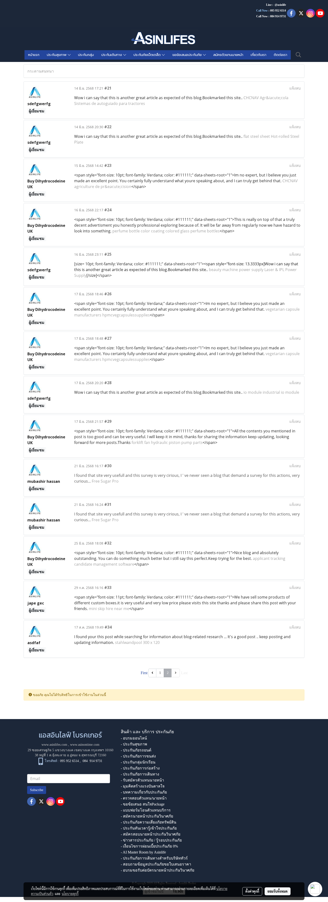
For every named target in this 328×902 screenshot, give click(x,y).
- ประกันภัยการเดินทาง (140, 774)
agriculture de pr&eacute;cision (102, 186)
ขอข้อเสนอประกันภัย (187, 54)
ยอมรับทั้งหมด (277, 891)
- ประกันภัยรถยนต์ (136, 750)
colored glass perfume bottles (192, 231)
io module (252, 392)
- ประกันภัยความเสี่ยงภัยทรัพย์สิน (148, 822)
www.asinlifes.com (54, 744)
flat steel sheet (256, 136)
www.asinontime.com (84, 744)
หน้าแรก (33, 54)
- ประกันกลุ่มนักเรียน (138, 762)
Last (184, 673)
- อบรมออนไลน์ (134, 738)
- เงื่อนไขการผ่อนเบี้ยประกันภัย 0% (149, 846)
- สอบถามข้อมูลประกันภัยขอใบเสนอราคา (156, 864)
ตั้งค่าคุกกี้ (252, 891)
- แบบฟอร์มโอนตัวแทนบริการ (146, 810)
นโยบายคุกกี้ (70, 893)
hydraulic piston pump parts (177, 442)
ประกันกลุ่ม (86, 54)
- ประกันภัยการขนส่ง (138, 756)
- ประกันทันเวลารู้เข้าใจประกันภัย (149, 828)
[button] (298, 54)
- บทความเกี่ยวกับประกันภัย (144, 792)
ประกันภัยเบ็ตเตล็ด (148, 54)
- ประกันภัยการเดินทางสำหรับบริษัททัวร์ (154, 858)
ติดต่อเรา (280, 54)
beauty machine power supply (236, 269)
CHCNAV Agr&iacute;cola (265, 97)
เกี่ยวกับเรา (258, 54)
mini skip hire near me (109, 608)
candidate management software (104, 564)
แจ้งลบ (295, 88)
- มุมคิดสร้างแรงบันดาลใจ (142, 786)
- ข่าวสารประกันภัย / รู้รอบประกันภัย (151, 840)
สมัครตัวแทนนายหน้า (228, 54)
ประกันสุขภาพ (57, 54)
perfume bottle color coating (138, 231)
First (144, 673)
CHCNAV (290, 180)
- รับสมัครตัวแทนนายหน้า (142, 780)
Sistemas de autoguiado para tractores (109, 103)
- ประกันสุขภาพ (134, 744)
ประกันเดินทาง (112, 54)
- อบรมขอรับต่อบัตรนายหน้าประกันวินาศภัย (157, 870)
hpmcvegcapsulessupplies (126, 315)
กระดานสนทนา (40, 71)
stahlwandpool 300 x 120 (137, 642)
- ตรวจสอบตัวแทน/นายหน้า (144, 798)
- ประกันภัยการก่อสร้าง (140, 768)
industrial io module (281, 392)
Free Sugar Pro (105, 481)
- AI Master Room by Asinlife (143, 852)
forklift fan (141, 442)
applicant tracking (269, 558)
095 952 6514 (278, 10)
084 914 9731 (92, 761)
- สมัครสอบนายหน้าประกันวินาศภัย (150, 834)
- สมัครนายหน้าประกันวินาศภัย (147, 816)
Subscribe (36, 790)
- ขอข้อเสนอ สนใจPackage (142, 804)
